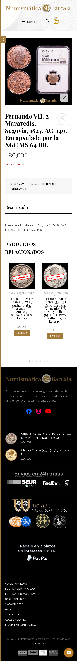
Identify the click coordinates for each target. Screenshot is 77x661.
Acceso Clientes (15, 619)
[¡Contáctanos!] (68, 652)
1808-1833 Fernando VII (22, 294)
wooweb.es (39, 643)
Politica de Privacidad (20, 588)
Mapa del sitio (14, 604)
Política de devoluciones (21, 593)
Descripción (16, 207)
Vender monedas (16, 583)
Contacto (12, 614)
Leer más (22, 332)
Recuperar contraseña (20, 624)
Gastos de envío (15, 599)
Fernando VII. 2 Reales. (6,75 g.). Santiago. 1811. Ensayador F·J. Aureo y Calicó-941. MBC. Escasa (22, 308)
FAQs (8, 609)
